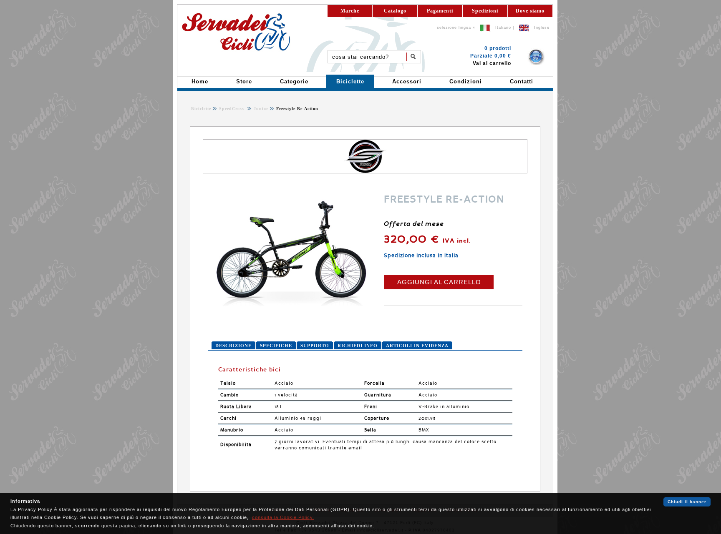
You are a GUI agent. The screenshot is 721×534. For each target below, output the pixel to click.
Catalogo (395, 11)
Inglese (542, 27)
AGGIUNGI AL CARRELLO (439, 282)
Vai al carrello (492, 63)
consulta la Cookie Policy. (283, 517)
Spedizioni (485, 11)
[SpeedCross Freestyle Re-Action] (291, 306)
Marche (349, 11)
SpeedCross (232, 108)
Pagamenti (440, 11)
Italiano (503, 27)
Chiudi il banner (687, 501)
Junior (260, 108)
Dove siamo (530, 11)
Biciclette (201, 108)
